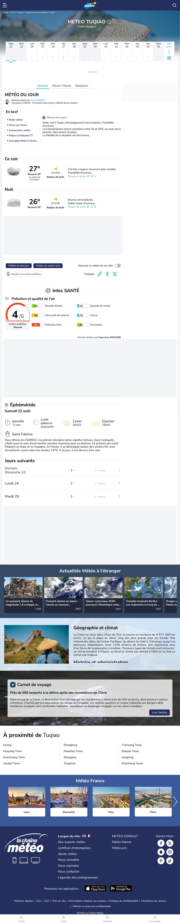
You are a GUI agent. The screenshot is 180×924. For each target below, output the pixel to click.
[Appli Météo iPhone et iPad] (95, 889)
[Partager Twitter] (114, 274)
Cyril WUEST (38, 100)
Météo (5, 12)
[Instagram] (169, 851)
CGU (38, 901)
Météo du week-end (48, 265)
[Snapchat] (161, 851)
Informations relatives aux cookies (87, 901)
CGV (46, 901)
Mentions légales (23, 901)
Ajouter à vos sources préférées (26, 274)
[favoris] (109, 21)
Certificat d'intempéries (74, 848)
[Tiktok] (169, 860)
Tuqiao (52, 12)
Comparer (81, 86)
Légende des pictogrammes (78, 877)
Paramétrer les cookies (153, 901)
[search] (174, 5)
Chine (13, 12)
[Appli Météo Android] (120, 889)
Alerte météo (67, 854)
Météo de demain (18, 265)
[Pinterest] (161, 860)
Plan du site (58, 901)
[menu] (5, 5)
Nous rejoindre (68, 866)
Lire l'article (159, 712)
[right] (174, 591)
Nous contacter (68, 871)
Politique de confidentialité (123, 901)
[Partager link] (99, 274)
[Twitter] (169, 843)
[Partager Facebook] (107, 274)
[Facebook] (161, 843)
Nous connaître (68, 860)
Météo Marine (121, 842)
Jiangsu (21, 12)
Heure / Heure (61, 86)
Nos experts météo (71, 842)
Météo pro (119, 848)
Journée (42, 86)
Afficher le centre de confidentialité (92, 906)
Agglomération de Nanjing (36, 12)
